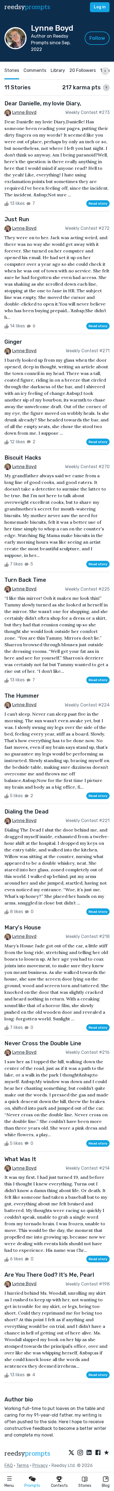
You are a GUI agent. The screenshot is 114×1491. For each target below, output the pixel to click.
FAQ (8, 1465)
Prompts (32, 1485)
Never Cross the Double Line (42, 1043)
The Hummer (21, 695)
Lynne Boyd (24, 112)
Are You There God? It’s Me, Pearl (49, 1274)
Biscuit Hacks (22, 457)
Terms (22, 1465)
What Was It (20, 1159)
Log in (100, 7)
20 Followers (82, 70)
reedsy (27, 7)
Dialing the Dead (26, 811)
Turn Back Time (25, 580)
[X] (71, 1453)
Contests (59, 1485)
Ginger (13, 341)
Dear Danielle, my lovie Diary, (42, 103)
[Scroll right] (105, 70)
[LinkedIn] (89, 1453)
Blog (106, 1485)
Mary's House (22, 927)
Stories (84, 1485)
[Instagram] (80, 1453)
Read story (98, 203)
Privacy (40, 1465)
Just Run (16, 219)
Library (58, 70)
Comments (35, 70)
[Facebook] (98, 1453)
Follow (97, 38)
